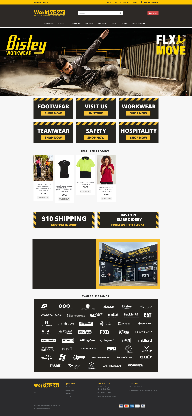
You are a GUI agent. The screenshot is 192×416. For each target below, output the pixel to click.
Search (120, 13)
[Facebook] (35, 393)
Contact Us (69, 397)
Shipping (68, 393)
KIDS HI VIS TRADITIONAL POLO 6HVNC (85, 183)
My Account (112, 2)
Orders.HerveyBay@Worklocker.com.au (145, 390)
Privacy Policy (70, 390)
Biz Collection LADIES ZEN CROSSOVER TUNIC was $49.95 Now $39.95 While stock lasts (64, 189)
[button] (96, 91)
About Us (68, 387)
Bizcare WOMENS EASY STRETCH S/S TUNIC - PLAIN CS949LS (106, 189)
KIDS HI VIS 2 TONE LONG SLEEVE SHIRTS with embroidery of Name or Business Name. (43, 187)
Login (135, 2)
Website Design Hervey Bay (43, 408)
